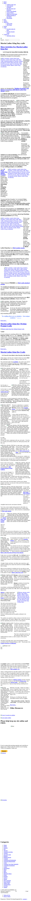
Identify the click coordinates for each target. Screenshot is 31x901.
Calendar (6, 858)
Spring (5, 846)
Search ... (3, 40)
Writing (5, 887)
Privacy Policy (7, 896)
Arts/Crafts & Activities (10, 6)
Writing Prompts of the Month (11, 16)
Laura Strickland (21, 891)
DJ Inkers (13, 891)
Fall (4, 849)
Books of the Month (11, 11)
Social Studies (7, 882)
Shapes (5, 879)
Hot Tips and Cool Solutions (11, 9)
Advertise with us (11, 35)
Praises (5, 26)
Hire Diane (9, 25)
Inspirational (6, 868)
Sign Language (7, 880)
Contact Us (6, 34)
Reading (6, 876)
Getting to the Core (11, 4)
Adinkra (2, 592)
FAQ (5, 19)
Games (5, 867)
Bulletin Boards (7, 857)
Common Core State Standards (11, 864)
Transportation (7, 884)
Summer (6, 848)
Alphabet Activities (8, 852)
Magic (5, 869)
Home (5, 1)
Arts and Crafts (7, 854)
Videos (5, 21)
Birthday (6, 856)
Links (5, 27)
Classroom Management (9, 861)
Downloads (9, 18)
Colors (5, 862)
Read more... (4, 320)
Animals (6, 853)
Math (5, 871)
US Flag (6, 886)
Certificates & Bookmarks (10, 860)
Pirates (5, 875)
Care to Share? (10, 12)
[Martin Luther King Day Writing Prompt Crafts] (12, 329)
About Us (6, 22)
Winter (5, 845)
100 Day (6, 850)
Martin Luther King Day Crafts (13, 352)
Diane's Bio (9, 23)
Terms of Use (7, 895)
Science (5, 877)
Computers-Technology (9, 865)
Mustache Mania (8, 873)
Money (5, 872)
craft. (15, 669)
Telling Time (7, 883)
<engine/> (24, 899)
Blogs (5, 3)
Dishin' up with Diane (12, 14)
